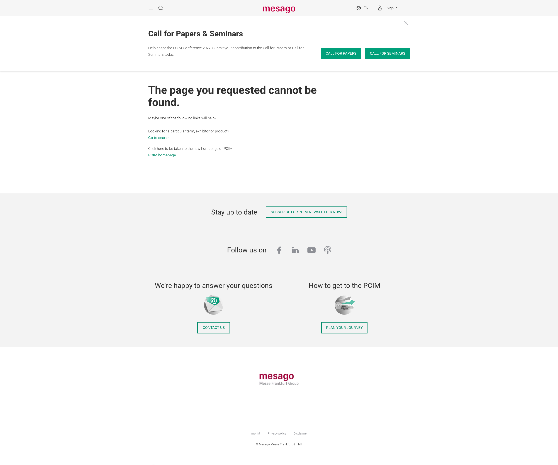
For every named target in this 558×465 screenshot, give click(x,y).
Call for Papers (341, 53)
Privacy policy (277, 433)
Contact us (214, 328)
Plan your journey (344, 328)
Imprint (255, 433)
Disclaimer (301, 433)
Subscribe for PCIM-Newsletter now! (306, 212)
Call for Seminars (387, 53)
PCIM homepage (162, 155)
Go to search (158, 138)
